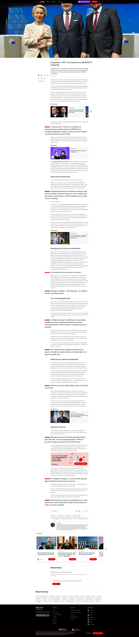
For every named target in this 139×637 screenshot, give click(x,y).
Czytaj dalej (52, 559)
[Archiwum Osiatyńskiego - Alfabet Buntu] (63, 630)
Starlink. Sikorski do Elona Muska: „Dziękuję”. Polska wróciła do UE (46, 553)
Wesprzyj (94, 1)
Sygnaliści (55, 621)
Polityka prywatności (74, 616)
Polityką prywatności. (51, 633)
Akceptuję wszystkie (98, 633)
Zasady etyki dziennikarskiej (75, 612)
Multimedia (60, 1)
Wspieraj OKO (55, 612)
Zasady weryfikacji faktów (75, 610)
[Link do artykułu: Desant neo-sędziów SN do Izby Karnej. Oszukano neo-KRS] (88, 543)
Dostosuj (88, 633)
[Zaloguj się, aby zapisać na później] (75, 551)
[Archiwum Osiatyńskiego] (76, 630)
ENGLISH (55, 623)
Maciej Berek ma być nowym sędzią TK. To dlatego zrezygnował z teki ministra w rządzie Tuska (67, 554)
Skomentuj (41, 81)
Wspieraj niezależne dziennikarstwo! (43, 612)
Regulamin (72, 614)
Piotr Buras (59, 523)
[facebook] (79, 511)
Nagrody (54, 616)
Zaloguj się (56, 583)
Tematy (47, 1)
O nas (54, 610)
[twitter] (82, 511)
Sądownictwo (60, 551)
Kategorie (54, 1)
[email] (84, 511)
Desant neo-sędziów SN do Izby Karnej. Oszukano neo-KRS (87, 553)
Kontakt (54, 619)
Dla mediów (72, 619)
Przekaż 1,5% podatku (57, 614)
